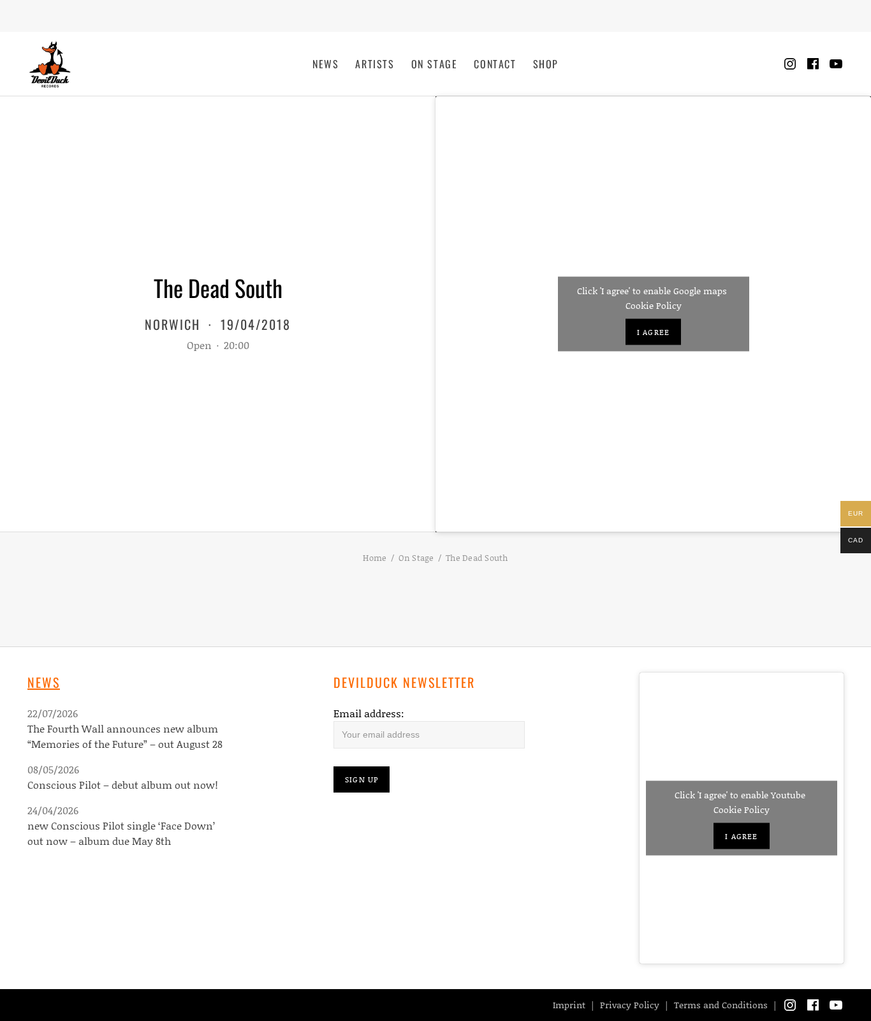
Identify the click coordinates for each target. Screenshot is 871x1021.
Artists (374, 63)
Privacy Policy (629, 1004)
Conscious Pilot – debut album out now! (122, 784)
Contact (495, 63)
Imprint (569, 1004)
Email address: (368, 713)
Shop (546, 63)
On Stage (434, 63)
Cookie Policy (654, 305)
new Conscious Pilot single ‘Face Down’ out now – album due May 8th (121, 833)
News (325, 63)
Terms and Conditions (721, 1004)
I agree (653, 332)
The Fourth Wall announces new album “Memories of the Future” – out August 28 (125, 736)
